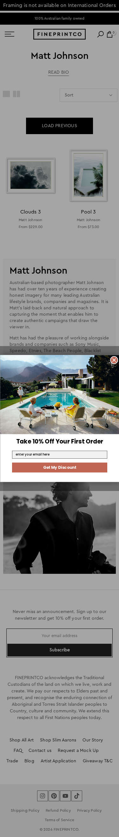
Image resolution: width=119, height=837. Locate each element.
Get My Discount (59, 467)
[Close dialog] (113, 359)
